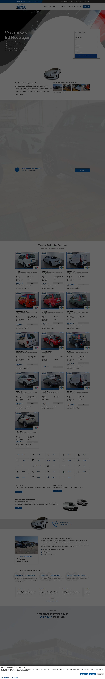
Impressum (15, 677)
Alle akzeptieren (84, 674)
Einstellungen (100, 674)
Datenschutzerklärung (6, 677)
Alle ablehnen (93, 674)
